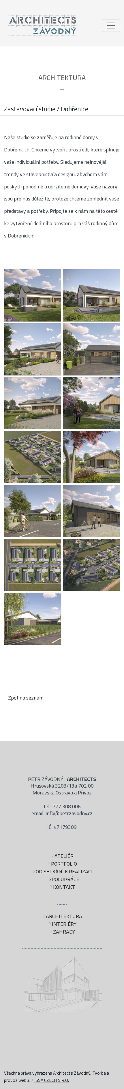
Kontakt (64, 887)
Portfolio (64, 864)
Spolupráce (64, 879)
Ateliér (64, 856)
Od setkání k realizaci (64, 871)
